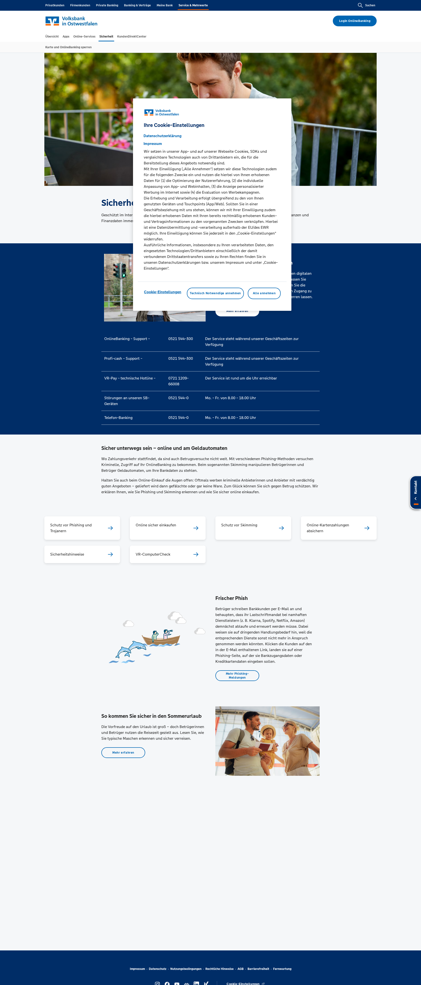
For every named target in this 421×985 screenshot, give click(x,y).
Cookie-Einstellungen (162, 292)
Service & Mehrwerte (193, 5)
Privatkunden (54, 5)
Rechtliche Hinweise (219, 969)
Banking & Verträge (137, 5)
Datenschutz (157, 969)
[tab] (52, 36)
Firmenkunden (80, 5)
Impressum (137, 969)
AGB (241, 969)
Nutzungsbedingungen (185, 969)
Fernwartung (282, 969)
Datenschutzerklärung (163, 136)
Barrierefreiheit (258, 969)
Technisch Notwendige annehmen (215, 293)
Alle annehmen (264, 293)
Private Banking (107, 5)
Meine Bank (165, 5)
